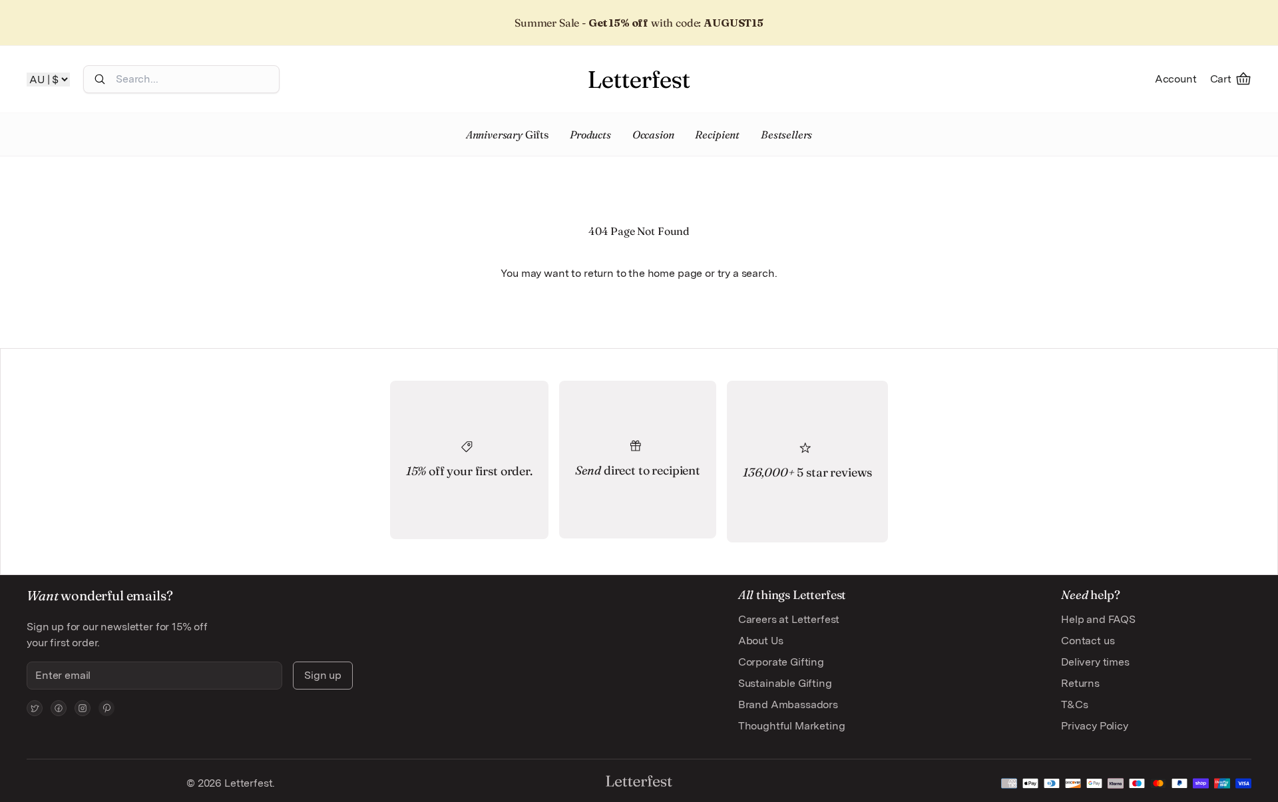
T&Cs (1074, 704)
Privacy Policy (1094, 725)
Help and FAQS (1098, 619)
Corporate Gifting (781, 662)
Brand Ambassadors (788, 704)
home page (675, 273)
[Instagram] (83, 708)
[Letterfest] (639, 79)
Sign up (322, 675)
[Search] (100, 79)
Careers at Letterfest (789, 619)
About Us (760, 640)
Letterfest (247, 783)
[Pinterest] (106, 708)
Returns (1080, 683)
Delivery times (1095, 662)
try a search (746, 273)
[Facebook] (59, 708)
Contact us (1087, 640)
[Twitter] (35, 708)
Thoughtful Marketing (791, 725)
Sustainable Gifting (785, 683)
